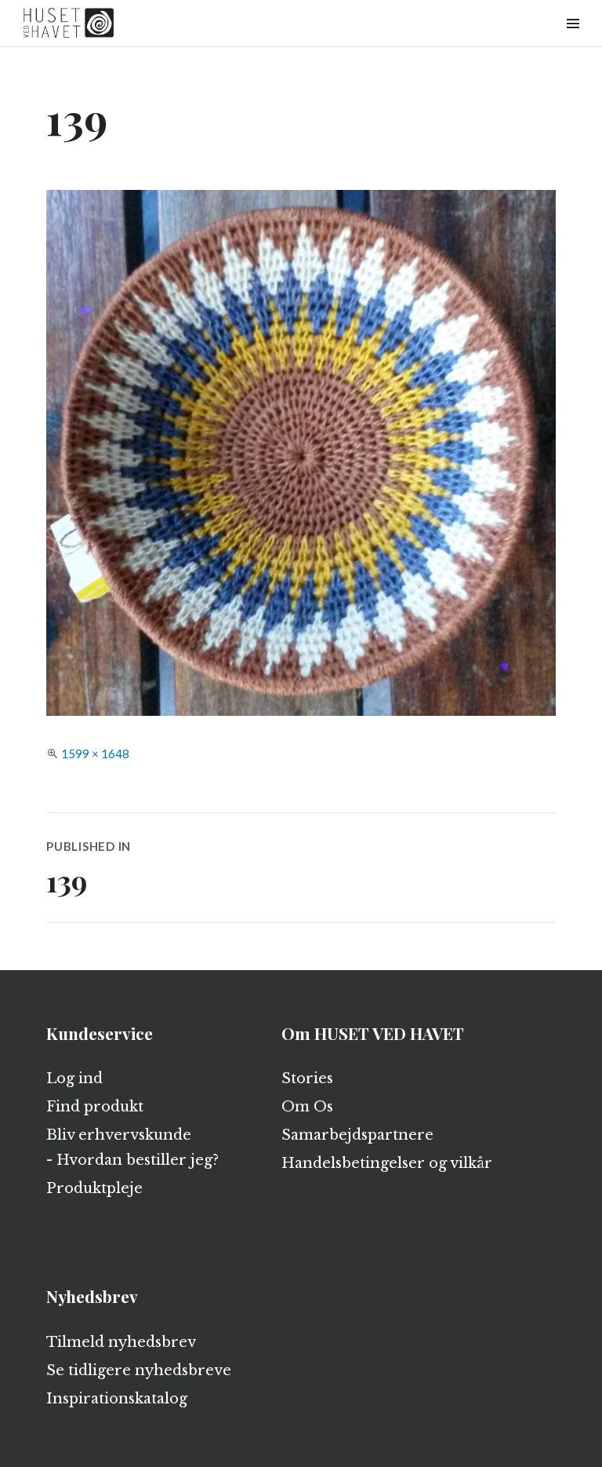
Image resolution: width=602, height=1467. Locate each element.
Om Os (307, 1106)
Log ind (74, 1078)
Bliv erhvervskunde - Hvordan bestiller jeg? (132, 1147)
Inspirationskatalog (116, 1398)
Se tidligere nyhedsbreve (138, 1370)
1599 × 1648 (95, 753)
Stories (307, 1078)
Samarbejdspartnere (357, 1135)
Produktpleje (94, 1188)
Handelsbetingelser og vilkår (386, 1163)
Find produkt (94, 1106)
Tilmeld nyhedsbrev (121, 1342)
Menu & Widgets (572, 41)
